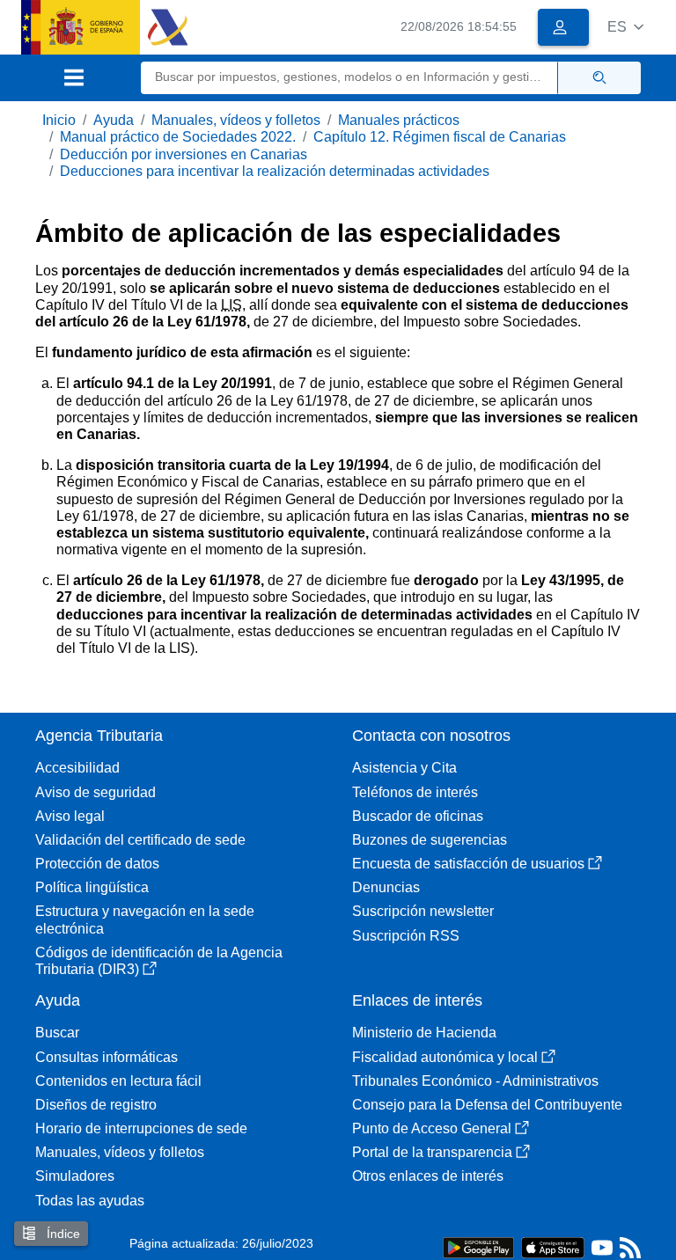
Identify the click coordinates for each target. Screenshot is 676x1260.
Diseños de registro (96, 1104)
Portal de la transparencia (432, 1152)
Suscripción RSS (405, 935)
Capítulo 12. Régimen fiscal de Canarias (439, 136)
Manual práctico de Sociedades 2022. (178, 136)
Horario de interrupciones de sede (141, 1128)
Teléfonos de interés (415, 792)
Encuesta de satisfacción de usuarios (468, 863)
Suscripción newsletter (423, 911)
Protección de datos (97, 863)
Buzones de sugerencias (429, 839)
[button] (625, 27)
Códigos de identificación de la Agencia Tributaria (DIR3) (159, 961)
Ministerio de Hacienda (424, 1032)
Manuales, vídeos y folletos (235, 120)
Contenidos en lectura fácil (118, 1080)
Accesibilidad (77, 767)
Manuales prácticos (398, 120)
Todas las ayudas (89, 1200)
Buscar (57, 1032)
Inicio (59, 120)
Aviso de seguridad (95, 792)
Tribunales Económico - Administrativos (475, 1080)
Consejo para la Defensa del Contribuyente (487, 1104)
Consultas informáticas (106, 1057)
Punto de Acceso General (431, 1128)
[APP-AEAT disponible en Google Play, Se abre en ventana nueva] (478, 1246)
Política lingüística (92, 887)
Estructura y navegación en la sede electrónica (144, 919)
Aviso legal (70, 816)
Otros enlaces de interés (427, 1175)
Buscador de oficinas (417, 816)
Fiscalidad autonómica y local (445, 1057)
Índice (61, 1234)
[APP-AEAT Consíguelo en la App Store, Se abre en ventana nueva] (552, 1246)
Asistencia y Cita (404, 767)
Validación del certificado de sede (140, 839)
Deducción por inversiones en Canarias (183, 154)
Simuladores (74, 1175)
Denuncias (386, 887)
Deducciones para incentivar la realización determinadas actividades (274, 171)
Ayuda (113, 120)
